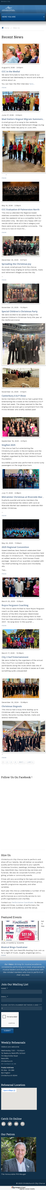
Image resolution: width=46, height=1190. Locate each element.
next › (21, 762)
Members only (5, 1)
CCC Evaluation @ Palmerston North (20, 209)
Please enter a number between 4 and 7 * (21, 1005)
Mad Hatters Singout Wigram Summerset (23, 119)
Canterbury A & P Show (14, 395)
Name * (4, 988)
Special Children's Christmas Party (20, 311)
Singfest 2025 (8, 444)
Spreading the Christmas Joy (16, 263)
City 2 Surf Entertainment (15, 657)
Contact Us (8, 1064)
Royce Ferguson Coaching (15, 605)
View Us (16, 28)
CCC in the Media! (11, 71)
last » (30, 762)
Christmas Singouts (12, 706)
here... (32, 84)
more (4, 87)
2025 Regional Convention (15, 547)
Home (6, 28)
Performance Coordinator (23, 902)
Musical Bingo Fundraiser (14, 947)
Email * (4, 997)
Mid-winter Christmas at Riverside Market (24, 496)
